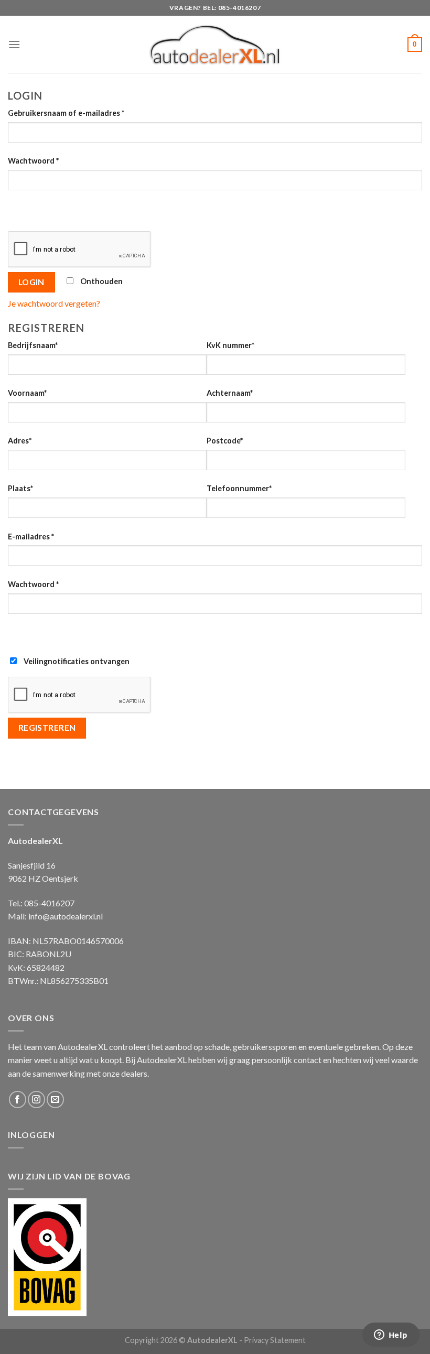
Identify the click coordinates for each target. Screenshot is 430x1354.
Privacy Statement (275, 1340)
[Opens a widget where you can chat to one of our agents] (391, 1336)
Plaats (20, 488)
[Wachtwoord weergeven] (18, 208)
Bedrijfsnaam (33, 345)
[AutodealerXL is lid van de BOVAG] (47, 1256)
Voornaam (27, 392)
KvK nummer (230, 345)
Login (31, 282)
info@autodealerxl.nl (65, 916)
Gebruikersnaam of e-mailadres (66, 113)
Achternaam (230, 392)
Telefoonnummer (239, 488)
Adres (19, 440)
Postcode (225, 440)
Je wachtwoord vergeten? (54, 303)
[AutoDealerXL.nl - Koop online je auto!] (215, 44)
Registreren (47, 727)
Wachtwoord (33, 160)
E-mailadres (31, 536)
